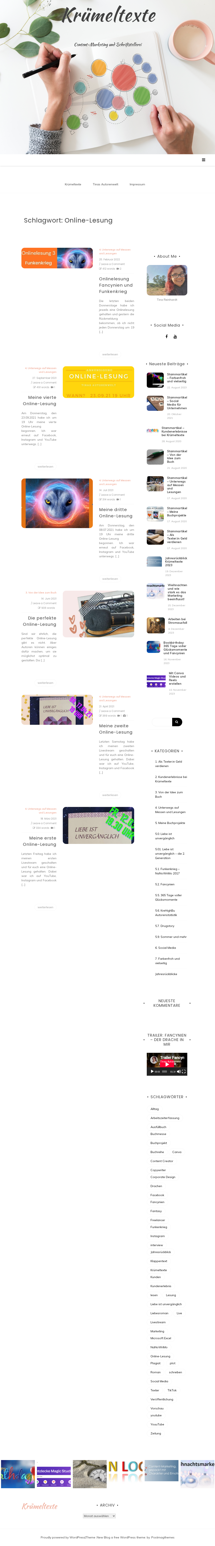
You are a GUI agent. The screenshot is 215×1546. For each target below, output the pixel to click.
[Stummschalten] (179, 1071)
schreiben (175, 1372)
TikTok (172, 1390)
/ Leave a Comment (112, 264)
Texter (155, 1390)
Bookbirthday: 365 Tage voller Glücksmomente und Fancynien (175, 648)
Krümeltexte (107, 14)
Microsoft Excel (161, 1338)
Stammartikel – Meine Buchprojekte (177, 511)
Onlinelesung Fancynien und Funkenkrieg (116, 285)
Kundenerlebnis (161, 1286)
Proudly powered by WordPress (63, 1537)
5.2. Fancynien (164, 884)
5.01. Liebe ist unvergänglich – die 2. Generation (170, 853)
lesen (154, 1295)
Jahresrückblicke (166, 974)
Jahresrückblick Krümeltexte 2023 (176, 561)
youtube (156, 1415)
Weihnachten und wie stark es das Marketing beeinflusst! (177, 592)
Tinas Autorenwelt (105, 184)
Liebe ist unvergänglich (166, 1304)
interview (157, 1245)
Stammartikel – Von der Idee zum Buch (177, 456)
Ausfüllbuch (158, 1127)
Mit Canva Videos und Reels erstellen (177, 678)
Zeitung (156, 1433)
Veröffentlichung (162, 1399)
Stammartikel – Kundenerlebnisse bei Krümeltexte (174, 431)
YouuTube (157, 1424)
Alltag (155, 1109)
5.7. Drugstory (164, 926)
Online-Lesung (160, 1356)
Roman (156, 1372)
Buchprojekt (159, 1143)
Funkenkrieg (159, 1227)
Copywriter (158, 1170)
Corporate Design (163, 1177)
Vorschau (157, 1408)
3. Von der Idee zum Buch (41, 592)
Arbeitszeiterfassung (165, 1118)
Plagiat (155, 1363)
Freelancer (158, 1220)
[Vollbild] (184, 1071)
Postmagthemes (162, 1537)
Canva (176, 1152)
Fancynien (157, 1202)
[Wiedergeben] (152, 1071)
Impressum (137, 184)
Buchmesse (158, 1134)
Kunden (156, 1277)
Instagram (158, 1236)
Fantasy (156, 1211)
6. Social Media (165, 948)
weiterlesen (110, 354)
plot (172, 1363)
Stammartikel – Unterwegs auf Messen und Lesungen (177, 485)
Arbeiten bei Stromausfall (177, 621)
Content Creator (162, 1161)
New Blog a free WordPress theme (121, 1537)
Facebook (157, 1195)
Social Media (159, 1381)
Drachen (156, 1186)
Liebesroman (159, 1313)
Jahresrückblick (161, 1252)
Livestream (158, 1322)
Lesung (171, 1295)
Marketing (157, 1331)
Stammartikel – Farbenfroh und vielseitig (177, 377)
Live (179, 1313)
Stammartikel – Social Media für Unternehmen (177, 402)
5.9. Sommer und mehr (171, 937)
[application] (167, 1064)
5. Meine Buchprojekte (170, 823)
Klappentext (159, 1261)
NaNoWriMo (159, 1347)
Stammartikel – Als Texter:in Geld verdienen (177, 536)
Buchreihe (157, 1152)
